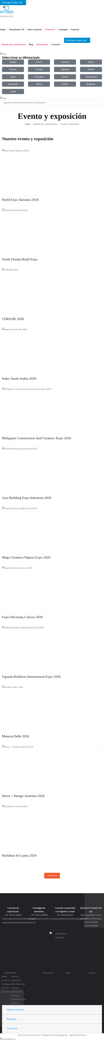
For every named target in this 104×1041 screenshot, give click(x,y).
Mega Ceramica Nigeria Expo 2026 (26, 557)
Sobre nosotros (34, 29)
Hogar (3, 29)
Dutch (65, 77)
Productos (50, 29)
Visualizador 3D (16, 29)
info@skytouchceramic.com (41, 919)
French (39, 62)
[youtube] (60, 965)
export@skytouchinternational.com (70, 919)
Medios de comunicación (14, 44)
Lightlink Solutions (78, 1035)
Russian (13, 69)
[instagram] (60, 958)
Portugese (39, 77)
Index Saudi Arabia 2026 (19, 378)
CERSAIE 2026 (13, 319)
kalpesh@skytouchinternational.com (19, 922)
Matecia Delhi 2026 (15, 736)
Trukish (65, 84)
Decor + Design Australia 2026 (23, 796)
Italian (13, 77)
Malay (39, 84)
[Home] (91, 902)
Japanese (65, 69)
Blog (31, 44)
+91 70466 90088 (39, 915)
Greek (13, 91)
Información (42, 44)
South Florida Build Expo (20, 259)
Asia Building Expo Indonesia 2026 (26, 498)
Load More (52, 876)
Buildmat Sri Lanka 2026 (19, 855)
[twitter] (60, 954)
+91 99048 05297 (65, 915)
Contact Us (12, 1028)
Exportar (75, 29)
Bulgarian (91, 84)
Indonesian (13, 84)
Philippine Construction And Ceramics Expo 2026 (36, 438)
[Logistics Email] (65, 902)
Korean (91, 69)
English (13, 62)
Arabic (91, 62)
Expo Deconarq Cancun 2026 (22, 617)
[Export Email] (13, 902)
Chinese (39, 69)
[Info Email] (39, 902)
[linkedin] (60, 969)
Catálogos (63, 29)
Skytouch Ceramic (15, 1010)
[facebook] (60, 950)
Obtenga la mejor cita (12, 2)
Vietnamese (91, 77)
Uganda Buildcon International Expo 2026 (31, 676)
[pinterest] (60, 961)
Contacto (55, 44)
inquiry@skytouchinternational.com (13, 919)
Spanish (65, 62)
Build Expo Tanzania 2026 (20, 199)
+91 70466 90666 (13, 915)
